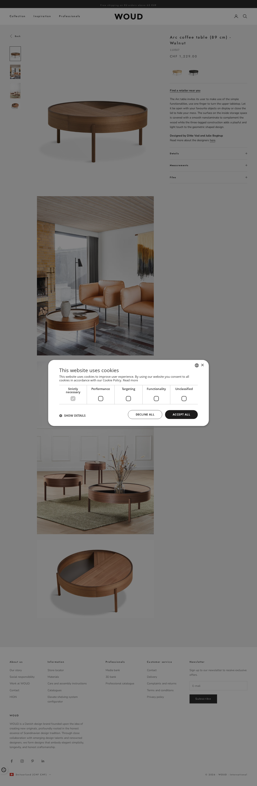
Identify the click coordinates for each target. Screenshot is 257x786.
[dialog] (128, 393)
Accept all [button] (181, 414)
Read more (130, 380)
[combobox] (197, 365)
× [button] (202, 365)
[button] (72, 415)
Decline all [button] (145, 414)
